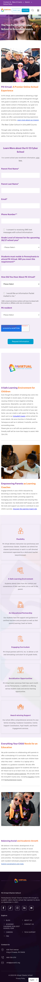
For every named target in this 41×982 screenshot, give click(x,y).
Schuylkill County (19, 416)
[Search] (32, 10)
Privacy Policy (20, 978)
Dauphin (31, 777)
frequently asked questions (16, 774)
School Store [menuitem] (7, 4)
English (32, 980)
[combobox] (33, 980)
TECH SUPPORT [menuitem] (30, 932)
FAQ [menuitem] (7, 936)
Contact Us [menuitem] (7, 2)
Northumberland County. (13, 780)
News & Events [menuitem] (17, 2)
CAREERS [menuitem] (9, 932)
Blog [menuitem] (8, 920)
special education (7, 768)
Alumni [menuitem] (27, 2)
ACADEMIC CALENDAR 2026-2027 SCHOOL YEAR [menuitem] (11, 926)
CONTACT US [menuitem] (29, 924)
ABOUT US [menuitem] (28, 920)
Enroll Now (25, 10)
